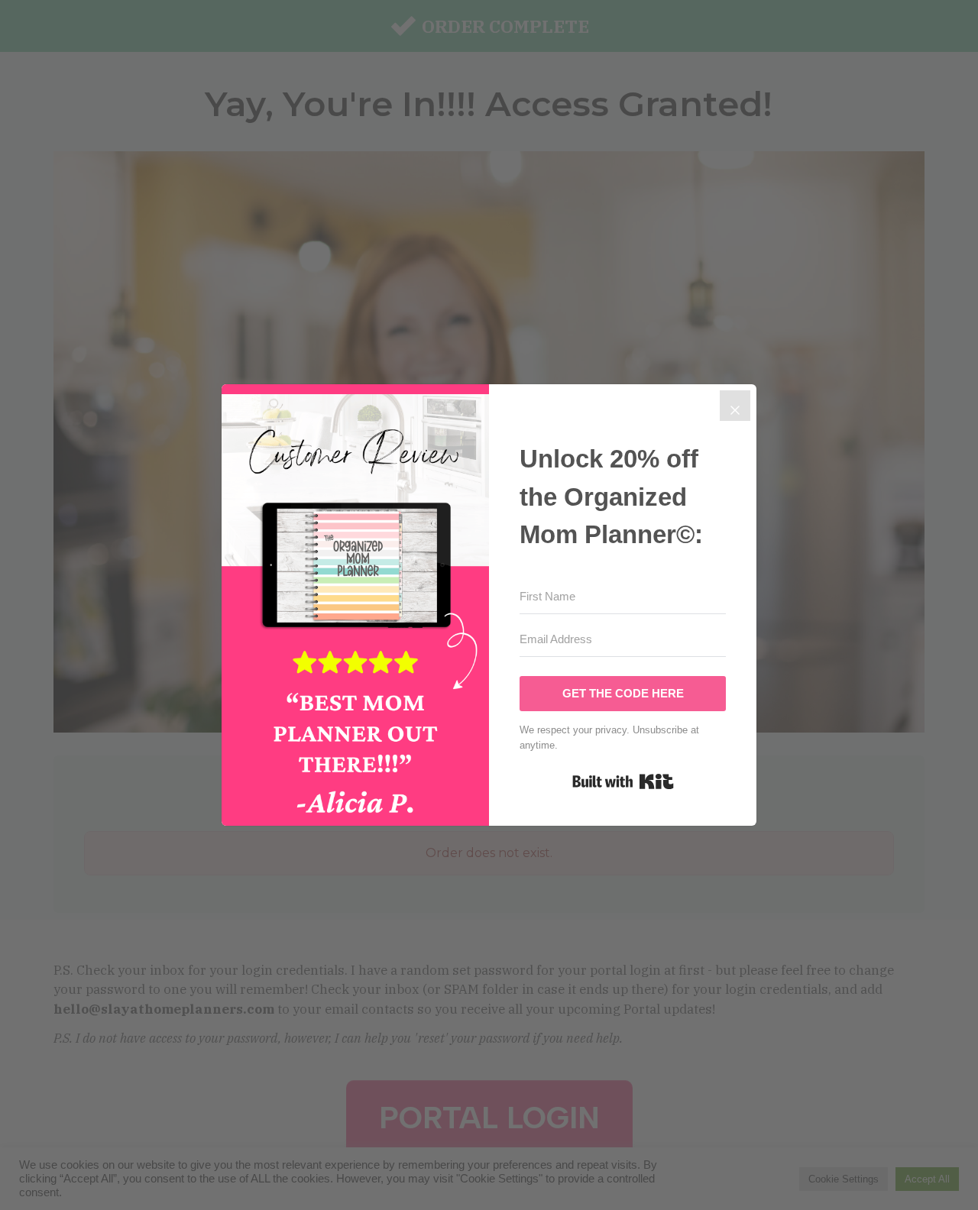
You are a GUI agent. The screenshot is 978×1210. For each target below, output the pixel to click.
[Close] (735, 405)
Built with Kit (623, 781)
